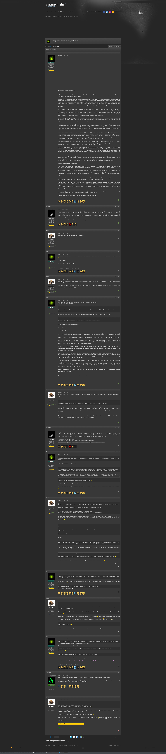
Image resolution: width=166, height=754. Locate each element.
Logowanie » (113, 1)
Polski (20, 747)
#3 (116, 230)
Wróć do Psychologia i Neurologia (114, 737)
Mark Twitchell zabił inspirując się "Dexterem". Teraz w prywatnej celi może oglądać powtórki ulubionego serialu (81, 442)
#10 (116, 497)
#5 (116, 276)
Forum (50, 11)
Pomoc (24, 747)
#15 (116, 697)
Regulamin (57, 11)
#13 (116, 636)
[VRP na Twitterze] (106, 12)
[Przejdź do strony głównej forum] (59, 5)
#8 (116, 427)
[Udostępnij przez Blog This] (83, 737)
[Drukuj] (78, 737)
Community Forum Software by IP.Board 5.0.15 (147, 747)
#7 (116, 389)
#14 (116, 672)
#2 (116, 206)
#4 (116, 251)
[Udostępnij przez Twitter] (71, 737)
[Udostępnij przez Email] (77, 737)
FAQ (61, 11)
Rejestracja (119, 1)
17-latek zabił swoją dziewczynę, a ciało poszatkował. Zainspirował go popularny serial (76, 440)
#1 (116, 52)
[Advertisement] (83, 27)
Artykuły (64, 11)
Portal (47, 11)
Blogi (70, 11)
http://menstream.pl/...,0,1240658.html (66, 263)
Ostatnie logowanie (97, 11)
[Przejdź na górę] (119, 52)
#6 (116, 297)
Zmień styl (15, 747)
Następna (57, 46)
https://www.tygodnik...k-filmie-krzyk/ (65, 265)
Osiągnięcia (82, 11)
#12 (116, 598)
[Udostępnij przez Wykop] (74, 737)
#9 (116, 451)
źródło (59, 196)
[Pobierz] (81, 737)
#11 (116, 571)
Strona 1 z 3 (47, 46)
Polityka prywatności (117, 745)
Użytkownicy (74, 11)
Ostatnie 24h (89, 11)
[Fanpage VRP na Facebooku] (103, 12)
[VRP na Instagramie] (109, 12)
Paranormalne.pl (48, 745)
